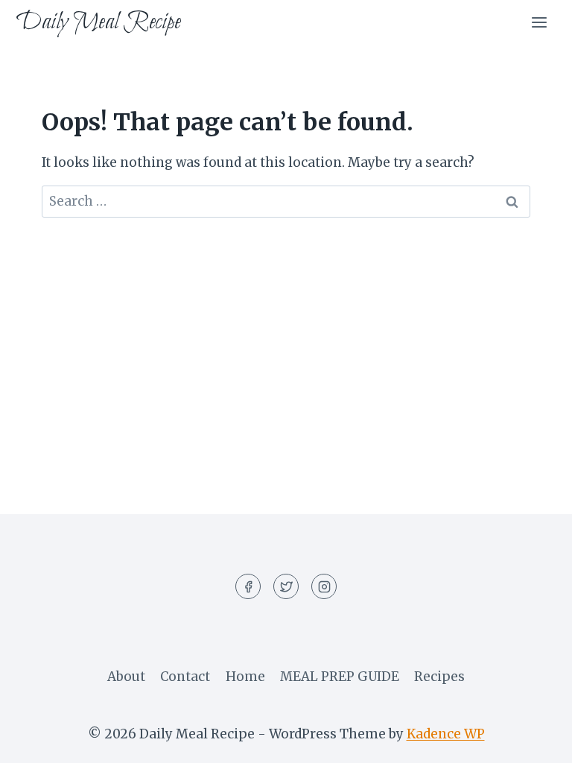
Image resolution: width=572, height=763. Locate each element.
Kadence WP (446, 734)
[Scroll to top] (534, 740)
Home (245, 676)
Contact (185, 676)
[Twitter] (286, 586)
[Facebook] (248, 586)
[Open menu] (539, 22)
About (126, 676)
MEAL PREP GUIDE (339, 676)
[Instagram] (324, 586)
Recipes (439, 676)
